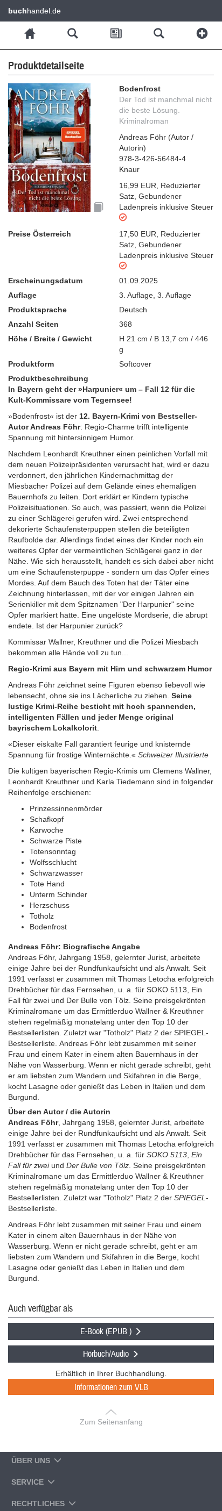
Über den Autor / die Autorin (59, 1111)
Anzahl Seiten (33, 324)
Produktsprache (37, 309)
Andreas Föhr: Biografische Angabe (74, 946)
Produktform (31, 364)
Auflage (22, 295)
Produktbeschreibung (48, 378)
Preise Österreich (39, 234)
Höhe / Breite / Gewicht (50, 338)
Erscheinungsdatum (45, 280)
